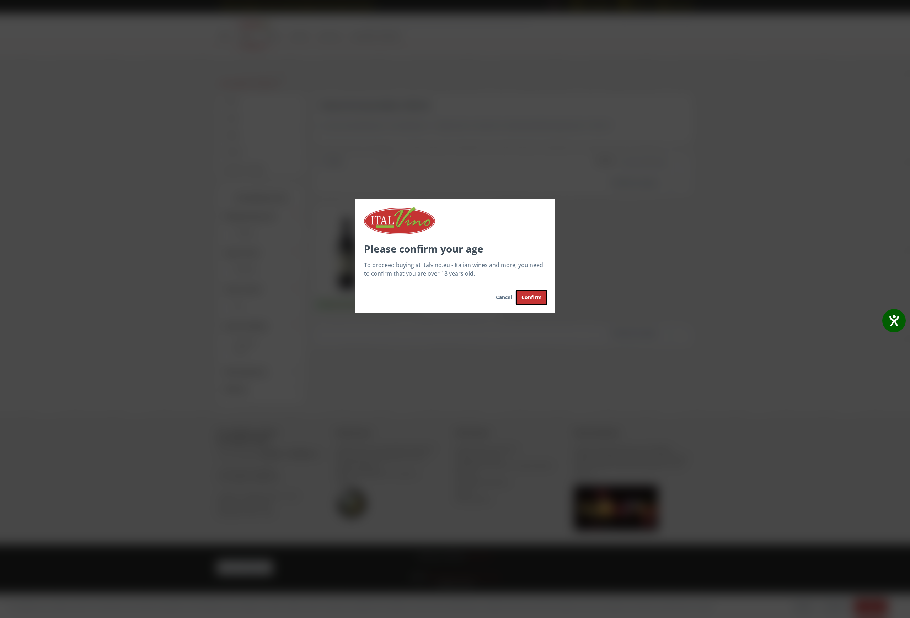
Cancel (504, 297)
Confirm (531, 297)
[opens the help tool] (894, 320)
